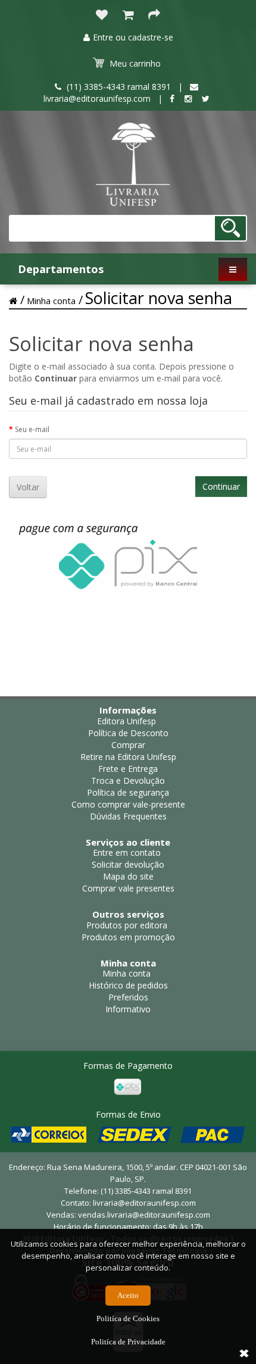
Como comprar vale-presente (128, 804)
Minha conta (51, 300)
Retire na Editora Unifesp (128, 756)
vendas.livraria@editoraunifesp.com (144, 1214)
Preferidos (128, 997)
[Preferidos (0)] (102, 15)
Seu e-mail (32, 429)
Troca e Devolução (128, 780)
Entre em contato (127, 852)
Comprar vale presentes (128, 888)
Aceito (128, 1295)
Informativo (128, 1009)
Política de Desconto (128, 733)
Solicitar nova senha (158, 298)
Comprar (128, 744)
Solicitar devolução (128, 864)
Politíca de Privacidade (128, 1341)
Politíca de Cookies (128, 1318)
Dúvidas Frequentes (128, 816)
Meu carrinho (135, 63)
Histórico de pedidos (128, 985)
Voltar (28, 487)
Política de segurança (128, 792)
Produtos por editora (126, 925)
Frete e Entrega (128, 768)
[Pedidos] (128, 15)
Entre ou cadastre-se (133, 37)
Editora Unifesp (126, 721)
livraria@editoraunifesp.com (144, 1202)
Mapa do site (128, 876)
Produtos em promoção (128, 937)
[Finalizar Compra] (154, 15)
